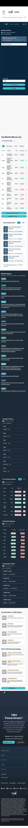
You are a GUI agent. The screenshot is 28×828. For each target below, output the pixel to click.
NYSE (16, 146)
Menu (4, 14)
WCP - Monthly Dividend (15, 249)
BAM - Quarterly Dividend (15, 241)
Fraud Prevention (21, 783)
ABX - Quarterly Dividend (15, 227)
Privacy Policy (4, 783)
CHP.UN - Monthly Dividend (15, 234)
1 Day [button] (4, 80)
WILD (4, 536)
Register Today (8, 742)
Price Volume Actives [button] (7, 140)
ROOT (4, 533)
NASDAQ (22, 146)
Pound (5, 502)
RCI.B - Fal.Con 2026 (14, 256)
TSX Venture (9, 146)
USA (23, 222)
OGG (4, 540)
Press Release (19, 231)
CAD (19, 222)
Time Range (5, 78)
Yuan (4, 511)
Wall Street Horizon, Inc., (12, 264)
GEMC (4, 557)
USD (4, 491)
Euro (4, 495)
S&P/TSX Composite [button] (7, 44)
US (24, 479)
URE (4, 553)
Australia (5, 514)
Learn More (21, 742)
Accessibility (12, 783)
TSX (3, 146)
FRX (4, 547)
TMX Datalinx (8, 525)
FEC (4, 543)
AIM (4, 550)
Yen (4, 499)
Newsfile (4, 275)
